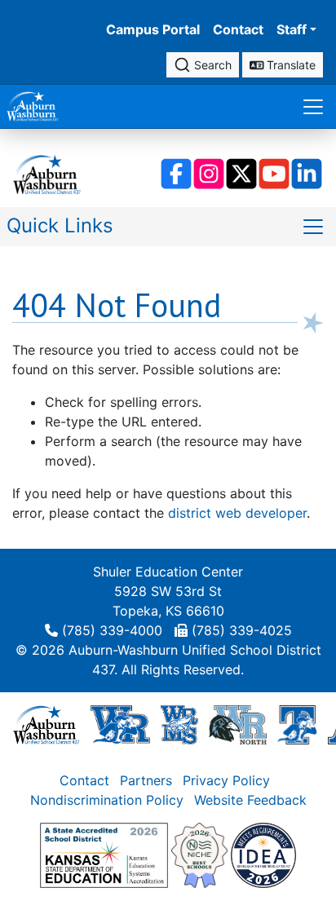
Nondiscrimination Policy (106, 800)
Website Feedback (250, 800)
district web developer (237, 513)
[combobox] (202, 64)
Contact (238, 29)
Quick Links (60, 225)
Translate (289, 65)
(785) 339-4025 (242, 630)
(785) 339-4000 (112, 630)
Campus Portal (153, 29)
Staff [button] (291, 29)
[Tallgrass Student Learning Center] (297, 723)
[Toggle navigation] (313, 106)
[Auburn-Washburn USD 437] (46, 723)
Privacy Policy (226, 780)
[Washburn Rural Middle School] (179, 723)
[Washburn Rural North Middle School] (237, 723)
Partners (146, 780)
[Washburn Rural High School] (120, 723)
